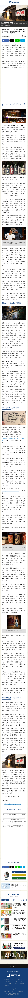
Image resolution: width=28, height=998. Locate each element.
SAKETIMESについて (8, 979)
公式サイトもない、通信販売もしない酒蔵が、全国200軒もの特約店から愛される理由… (19, 905)
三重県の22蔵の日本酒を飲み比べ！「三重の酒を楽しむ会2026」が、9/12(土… (19, 919)
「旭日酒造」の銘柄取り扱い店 (12, 804)
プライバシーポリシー (19, 981)
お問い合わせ (8, 981)
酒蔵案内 (8, 36)
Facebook (15, 989)
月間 (22, 900)
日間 (5, 900)
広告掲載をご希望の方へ (20, 983)
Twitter (13, 989)
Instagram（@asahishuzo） (10, 491)
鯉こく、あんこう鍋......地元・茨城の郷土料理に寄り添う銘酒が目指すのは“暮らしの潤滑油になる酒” (14, 814)
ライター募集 (8, 983)
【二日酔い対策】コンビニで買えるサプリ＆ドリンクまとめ (19, 934)
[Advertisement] (14, 87)
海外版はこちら (8, 985)
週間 (14, 900)
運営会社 (20, 979)
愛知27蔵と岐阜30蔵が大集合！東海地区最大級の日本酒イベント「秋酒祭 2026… (19, 912)
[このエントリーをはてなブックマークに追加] (22, 40)
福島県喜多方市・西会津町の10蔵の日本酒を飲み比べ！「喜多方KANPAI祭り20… (19, 927)
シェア (6, 40)
